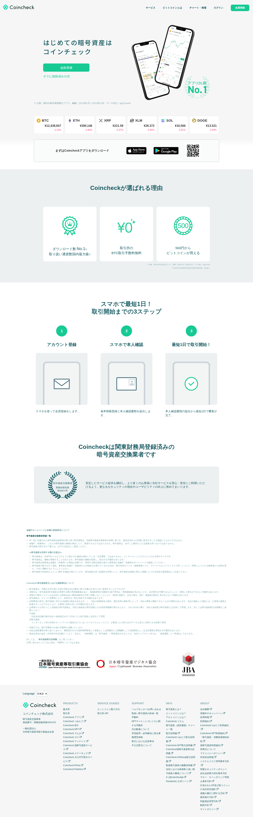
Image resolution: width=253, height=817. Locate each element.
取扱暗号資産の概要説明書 (179, 765)
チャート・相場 (197, 8)
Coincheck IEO (70, 725)
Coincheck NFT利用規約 (212, 733)
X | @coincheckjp (174, 777)
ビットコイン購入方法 (108, 709)
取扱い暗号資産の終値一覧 (145, 713)
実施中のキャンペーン (211, 713)
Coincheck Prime (71, 765)
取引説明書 (171, 733)
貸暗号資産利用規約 (210, 745)
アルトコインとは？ (176, 717)
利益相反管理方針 (209, 801)
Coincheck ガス (71, 737)
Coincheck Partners (73, 769)
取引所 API (102, 713)
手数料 (135, 717)
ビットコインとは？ (176, 713)
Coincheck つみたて (73, 721)
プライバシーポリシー (211, 753)
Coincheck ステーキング (75, 753)
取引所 (66, 713)
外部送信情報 (207, 757)
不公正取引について (142, 745)
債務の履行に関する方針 (212, 793)
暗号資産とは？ (174, 709)
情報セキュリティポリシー (213, 769)
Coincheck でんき (72, 733)
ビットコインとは (172, 8)
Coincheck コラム (175, 721)
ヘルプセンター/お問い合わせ (146, 709)
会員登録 (66, 67)
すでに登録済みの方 (56, 76)
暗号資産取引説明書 (48, 639)
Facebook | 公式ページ (177, 781)
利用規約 (204, 721)
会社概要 (204, 709)
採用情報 (204, 717)
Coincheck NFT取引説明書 (179, 745)
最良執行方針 (207, 797)
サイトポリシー (208, 809)
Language (29, 693)
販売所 (66, 709)
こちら (52, 642)
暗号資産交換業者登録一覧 (38, 536)
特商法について (208, 749)
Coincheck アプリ (72, 717)
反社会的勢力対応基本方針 (213, 773)
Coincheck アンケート (74, 741)
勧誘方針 (204, 805)
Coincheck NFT (71, 729)
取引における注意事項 (143, 741)
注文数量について (140, 729)
